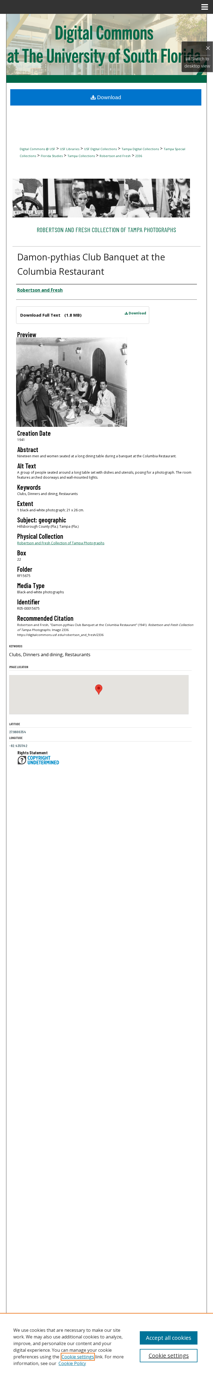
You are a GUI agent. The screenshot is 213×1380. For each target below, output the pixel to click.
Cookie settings (78, 1357)
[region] (106, 1346)
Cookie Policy (72, 1363)
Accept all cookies (168, 1337)
